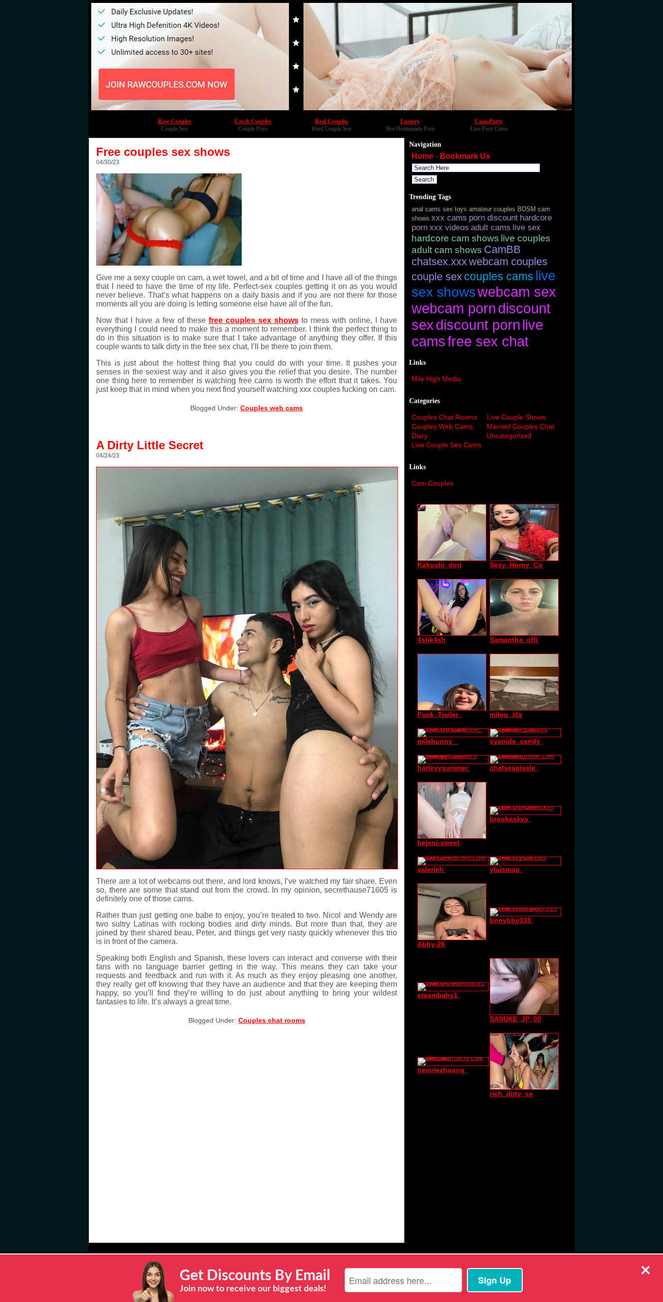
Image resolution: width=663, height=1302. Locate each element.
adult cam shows (447, 249)
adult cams (491, 227)
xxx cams (449, 217)
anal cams (426, 209)
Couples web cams (271, 408)
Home (422, 156)
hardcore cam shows (455, 238)
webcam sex (517, 292)
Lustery (410, 121)
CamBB (502, 249)
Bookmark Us (465, 156)
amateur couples (492, 209)
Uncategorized (509, 436)
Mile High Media (436, 379)
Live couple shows (516, 417)
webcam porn (454, 308)
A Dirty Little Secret (149, 445)
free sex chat (488, 341)
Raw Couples (174, 121)
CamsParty (489, 121)
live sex (527, 227)
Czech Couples (252, 121)
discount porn (478, 325)
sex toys (455, 209)
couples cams (498, 276)
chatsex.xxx (439, 262)
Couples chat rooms (271, 1020)
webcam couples (508, 262)
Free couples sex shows (163, 151)
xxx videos (449, 227)
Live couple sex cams (446, 445)
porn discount (493, 217)
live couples (525, 238)
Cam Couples (432, 483)
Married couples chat (520, 426)
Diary (420, 436)
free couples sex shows (253, 320)
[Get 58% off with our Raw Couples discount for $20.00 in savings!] (331, 110)
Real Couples (331, 121)
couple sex (437, 277)
